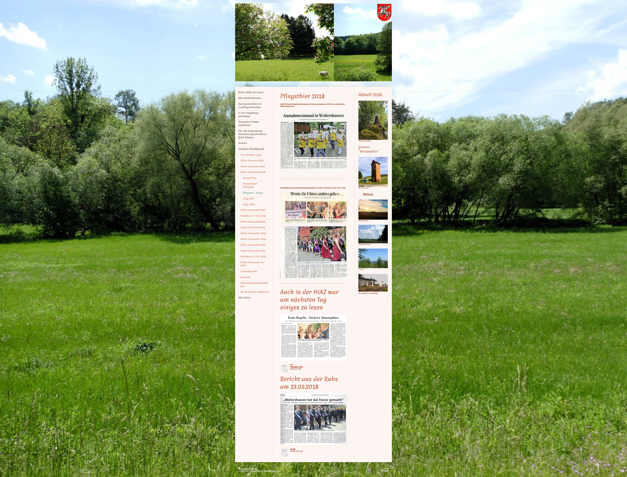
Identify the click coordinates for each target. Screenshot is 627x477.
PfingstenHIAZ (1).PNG (296, 367)
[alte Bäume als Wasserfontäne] (373, 120)
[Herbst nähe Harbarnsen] (373, 209)
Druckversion (245, 468)
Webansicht (385, 470)
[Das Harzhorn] (373, 258)
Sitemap (254, 468)
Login (387, 468)
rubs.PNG (292, 449)
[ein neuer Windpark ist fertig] (373, 234)
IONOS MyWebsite (269, 471)
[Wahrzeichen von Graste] (373, 172)
